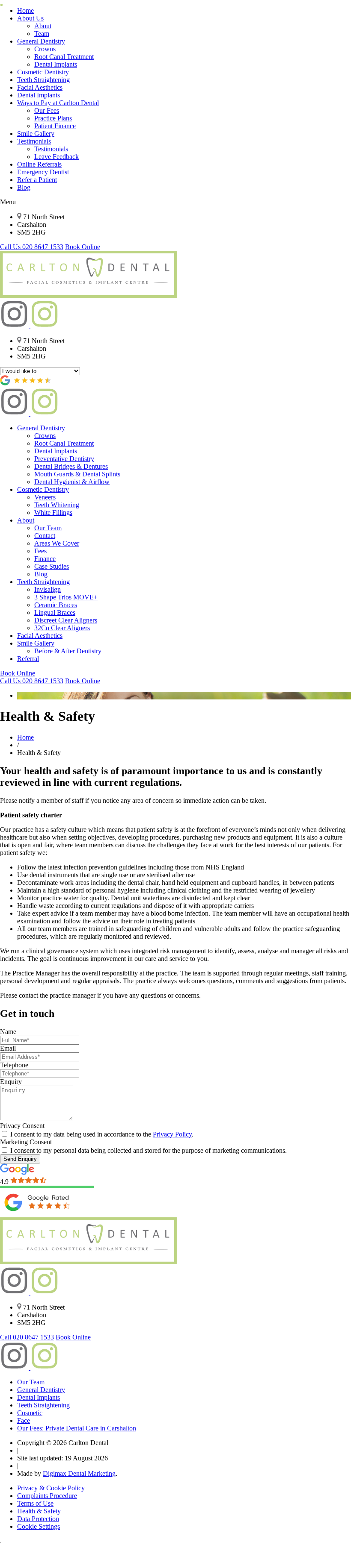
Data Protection (38, 1518)
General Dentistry (41, 41)
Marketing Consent (26, 1142)
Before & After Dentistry (67, 651)
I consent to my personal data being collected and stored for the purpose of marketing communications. (148, 1150)
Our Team (48, 528)
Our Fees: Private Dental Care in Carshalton (76, 1428)
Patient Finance (55, 125)
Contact (44, 535)
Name (8, 1031)
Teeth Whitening (56, 504)
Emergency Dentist (43, 172)
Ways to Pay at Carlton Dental (58, 102)
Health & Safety (39, 1511)
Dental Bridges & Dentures (71, 466)
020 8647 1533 (31, 246)
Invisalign (47, 589)
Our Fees (46, 110)
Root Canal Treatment (64, 56)
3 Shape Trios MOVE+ (66, 597)
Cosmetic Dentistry (43, 72)
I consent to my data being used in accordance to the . (101, 1134)
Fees (40, 551)
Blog (23, 187)
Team (41, 33)
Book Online (82, 246)
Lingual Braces (54, 612)
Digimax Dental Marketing (79, 1473)
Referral (28, 658)
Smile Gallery (35, 133)
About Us (30, 18)
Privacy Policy (172, 1134)
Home (25, 10)
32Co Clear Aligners (62, 628)
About (42, 25)
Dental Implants (55, 64)
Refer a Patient (37, 179)
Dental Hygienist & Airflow (72, 481)
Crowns (45, 49)
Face (23, 1420)
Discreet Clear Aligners (65, 620)
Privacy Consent (22, 1125)
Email (8, 1048)
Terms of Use (35, 1503)
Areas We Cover (56, 543)
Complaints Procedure (47, 1495)
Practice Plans (53, 118)
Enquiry (11, 1081)
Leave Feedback (56, 156)
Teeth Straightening (43, 79)
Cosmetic (29, 1412)
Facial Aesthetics (39, 87)
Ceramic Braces (55, 604)
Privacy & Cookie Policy (51, 1488)
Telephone (14, 1065)
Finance (45, 558)
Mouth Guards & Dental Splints (77, 474)
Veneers (45, 497)
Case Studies (51, 566)
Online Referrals (39, 164)
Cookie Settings (38, 1526)
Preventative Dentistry (64, 458)
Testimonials (34, 141)
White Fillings (53, 512)
